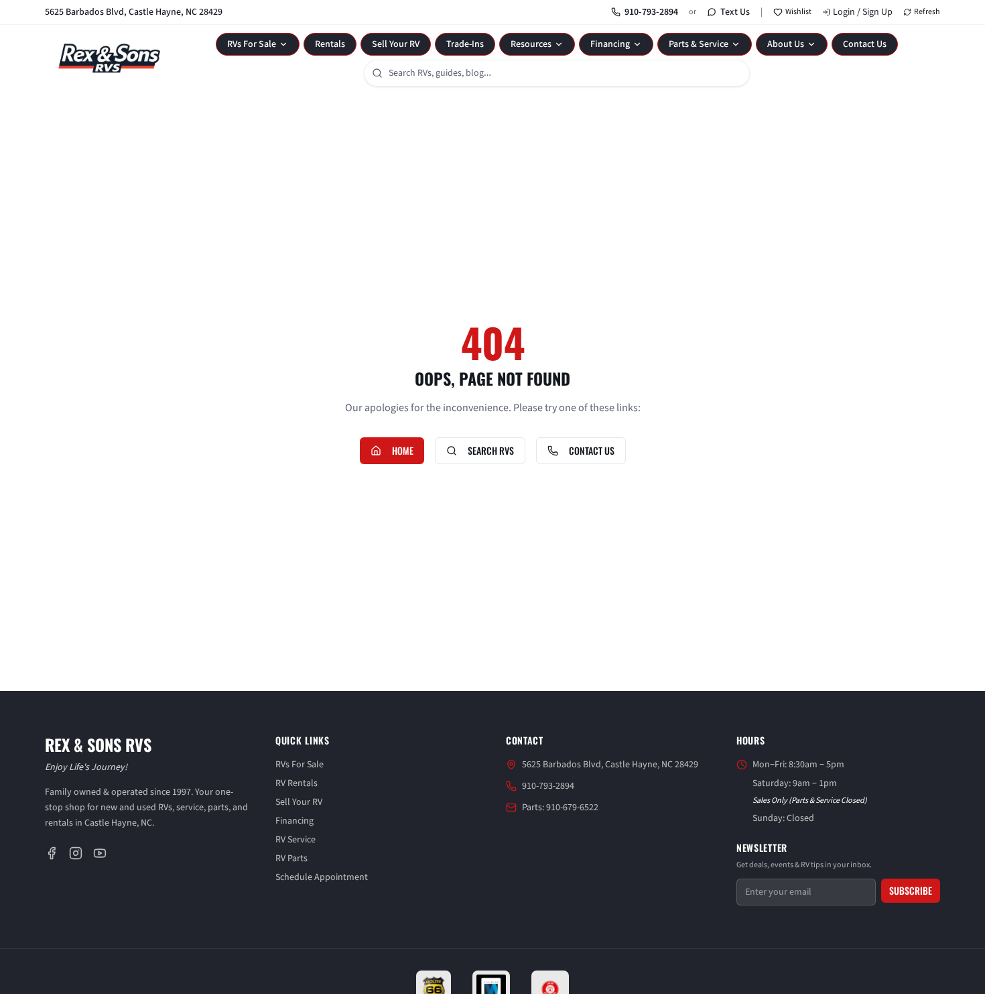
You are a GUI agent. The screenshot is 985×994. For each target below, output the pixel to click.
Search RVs (491, 450)
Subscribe (910, 890)
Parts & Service (698, 44)
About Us (785, 44)
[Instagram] (75, 853)
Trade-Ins (465, 44)
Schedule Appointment (321, 877)
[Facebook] (51, 853)
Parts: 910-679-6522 (560, 807)
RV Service (295, 839)
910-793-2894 (651, 12)
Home (402, 450)
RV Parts (291, 858)
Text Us (735, 12)
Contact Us (864, 44)
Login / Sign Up (863, 12)
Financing (610, 44)
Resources (531, 44)
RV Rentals (296, 783)
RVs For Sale (251, 44)
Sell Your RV (395, 44)
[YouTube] (100, 853)
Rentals (330, 44)
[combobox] (557, 73)
